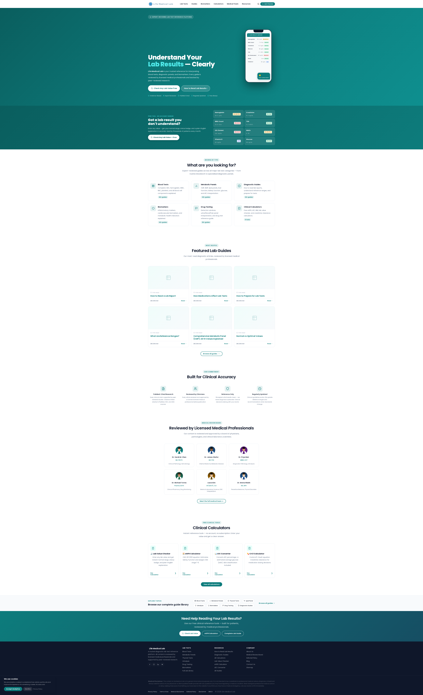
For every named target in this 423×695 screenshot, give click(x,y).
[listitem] (179, 455)
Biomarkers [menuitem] (205, 4)
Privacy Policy (152, 692)
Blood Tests (201, 601)
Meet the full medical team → (211, 501)
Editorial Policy (251, 658)
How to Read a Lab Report (163, 295)
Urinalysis (200, 606)
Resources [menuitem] (246, 4)
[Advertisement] (193, 37)
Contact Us (250, 664)
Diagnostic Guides (246, 606)
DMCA (210, 692)
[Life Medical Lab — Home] (161, 4)
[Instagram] (154, 664)
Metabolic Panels (217, 601)
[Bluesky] (162, 664)
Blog (248, 661)
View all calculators (212, 584)
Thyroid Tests (234, 601)
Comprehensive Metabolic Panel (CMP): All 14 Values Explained (209, 337)
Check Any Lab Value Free (165, 88)
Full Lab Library (187, 671)
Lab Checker (268, 4)
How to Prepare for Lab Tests (250, 295)
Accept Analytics (13, 689)
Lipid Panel (249, 601)
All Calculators (219, 658)
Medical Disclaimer (177, 692)
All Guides (218, 671)
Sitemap (249, 667)
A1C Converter (219, 667)
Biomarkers (214, 606)
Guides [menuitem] (194, 4)
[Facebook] (149, 664)
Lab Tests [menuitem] (184, 4)
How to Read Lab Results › (195, 88)
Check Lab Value (191, 633)
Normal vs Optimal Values (249, 336)
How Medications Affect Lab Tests (210, 295)
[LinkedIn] (158, 664)
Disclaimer (202, 692)
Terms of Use (164, 692)
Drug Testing (228, 606)
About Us (249, 651)
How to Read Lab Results (223, 651)
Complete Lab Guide (232, 633)
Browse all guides (210, 354)
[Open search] (258, 4)
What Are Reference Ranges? (164, 336)
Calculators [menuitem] (218, 4)
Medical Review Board (254, 655)
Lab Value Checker (221, 661)
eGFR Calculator (211, 633)
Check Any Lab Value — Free (165, 137)
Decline (28, 689)
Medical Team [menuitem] (232, 4)
